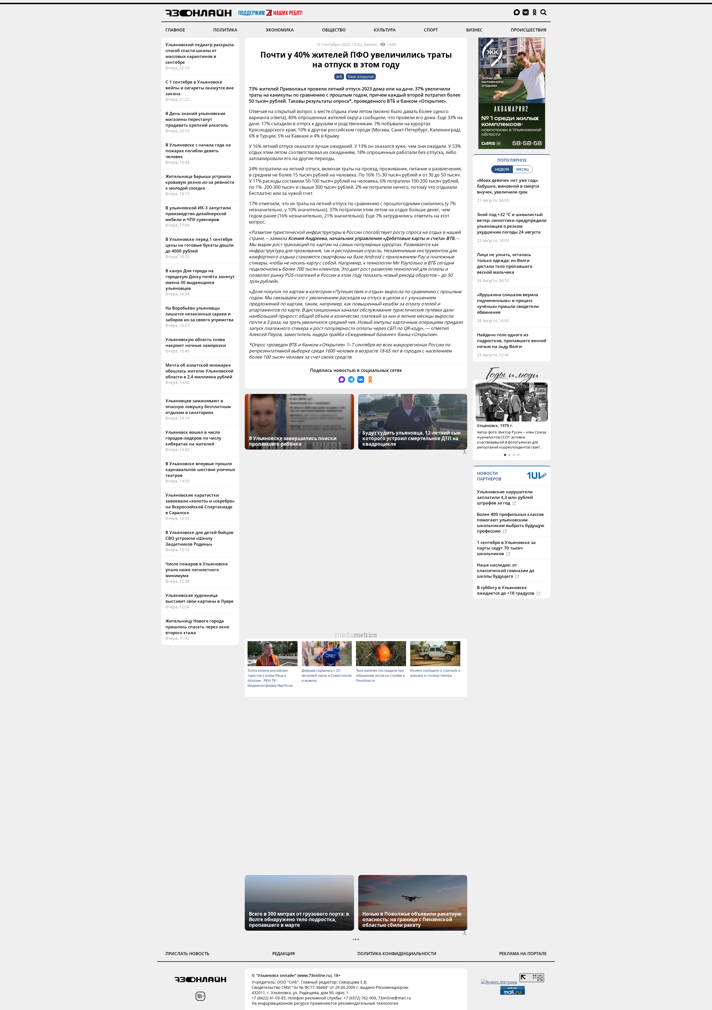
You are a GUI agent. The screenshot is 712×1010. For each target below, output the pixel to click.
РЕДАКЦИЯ (283, 953)
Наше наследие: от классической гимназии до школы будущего (505, 570)
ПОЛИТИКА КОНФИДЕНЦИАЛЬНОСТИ (396, 953)
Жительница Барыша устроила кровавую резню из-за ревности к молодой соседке (199, 182)
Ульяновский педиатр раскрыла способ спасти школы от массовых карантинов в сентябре (199, 53)
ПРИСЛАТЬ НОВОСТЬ (187, 953)
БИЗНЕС (474, 30)
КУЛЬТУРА (384, 30)
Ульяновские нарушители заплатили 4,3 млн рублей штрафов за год (505, 497)
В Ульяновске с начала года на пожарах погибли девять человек (198, 150)
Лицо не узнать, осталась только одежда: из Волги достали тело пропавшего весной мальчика (504, 263)
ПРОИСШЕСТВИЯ (529, 30)
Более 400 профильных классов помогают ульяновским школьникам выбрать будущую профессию (510, 522)
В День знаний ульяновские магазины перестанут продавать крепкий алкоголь (196, 119)
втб (339, 76)
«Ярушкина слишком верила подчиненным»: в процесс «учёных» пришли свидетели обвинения (508, 303)
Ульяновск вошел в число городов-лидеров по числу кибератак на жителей (193, 438)
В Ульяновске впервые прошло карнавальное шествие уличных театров (200, 469)
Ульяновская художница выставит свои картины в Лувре (199, 598)
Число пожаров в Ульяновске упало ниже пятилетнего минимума (196, 569)
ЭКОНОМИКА (280, 30)
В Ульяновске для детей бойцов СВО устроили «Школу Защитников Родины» (199, 538)
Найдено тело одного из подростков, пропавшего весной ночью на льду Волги (511, 340)
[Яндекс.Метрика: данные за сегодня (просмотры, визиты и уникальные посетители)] (499, 982)
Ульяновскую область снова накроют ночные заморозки (195, 342)
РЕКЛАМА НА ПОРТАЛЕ (523, 953)
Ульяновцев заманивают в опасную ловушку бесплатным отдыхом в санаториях (198, 406)
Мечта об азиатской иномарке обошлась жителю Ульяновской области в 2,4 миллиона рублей (199, 370)
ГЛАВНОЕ (175, 30)
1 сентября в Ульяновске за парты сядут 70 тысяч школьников (506, 548)
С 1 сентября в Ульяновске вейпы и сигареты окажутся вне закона (199, 87)
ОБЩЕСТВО (334, 30)
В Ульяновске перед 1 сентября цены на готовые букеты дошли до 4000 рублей (199, 245)
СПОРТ (431, 30)
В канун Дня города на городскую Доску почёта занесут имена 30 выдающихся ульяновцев (200, 279)
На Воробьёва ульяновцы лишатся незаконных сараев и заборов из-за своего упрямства (199, 313)
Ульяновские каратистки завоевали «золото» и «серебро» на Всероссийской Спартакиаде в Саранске (199, 503)
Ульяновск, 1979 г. (495, 425)
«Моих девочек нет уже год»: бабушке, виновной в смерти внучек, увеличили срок (508, 186)
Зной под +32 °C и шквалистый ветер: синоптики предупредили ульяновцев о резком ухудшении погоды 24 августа (512, 223)
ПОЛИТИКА (225, 30)
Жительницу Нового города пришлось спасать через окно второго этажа (197, 626)
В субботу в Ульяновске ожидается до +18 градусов (506, 590)
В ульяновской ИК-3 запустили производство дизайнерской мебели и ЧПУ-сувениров (198, 213)
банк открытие (361, 76)
